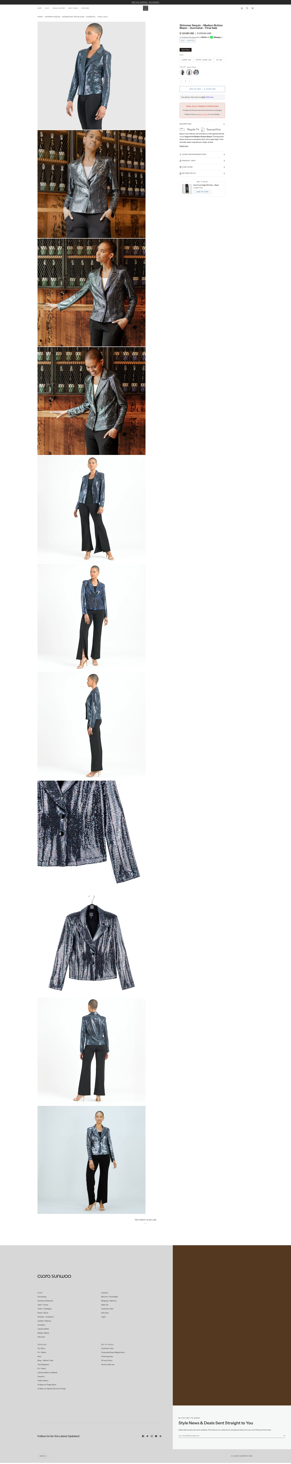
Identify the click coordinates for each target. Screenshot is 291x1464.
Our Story (41, 1348)
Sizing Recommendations (194, 154)
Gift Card (41, 1337)
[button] (40, 8)
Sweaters (41, 1325)
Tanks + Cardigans (45, 1309)
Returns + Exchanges (109, 1297)
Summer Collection (45, 1301)
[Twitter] (147, 1436)
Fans (39, 1356)
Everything (42, 1297)
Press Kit (41, 1376)
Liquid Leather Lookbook (47, 1372)
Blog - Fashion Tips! (45, 1360)
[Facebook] (143, 1436)
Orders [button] (104, 1293)
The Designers (43, 1364)
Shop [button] (40, 1293)
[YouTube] (156, 1436)
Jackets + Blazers (44, 1321)
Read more (184, 146)
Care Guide (187, 167)
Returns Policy (203, 114)
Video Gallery (43, 1380)
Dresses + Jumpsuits (46, 1317)
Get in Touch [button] (107, 1345)
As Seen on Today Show (47, 1385)
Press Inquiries (107, 1356)
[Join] (282, 1436)
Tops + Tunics (43, 1305)
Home (40, 17)
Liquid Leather (43, 1329)
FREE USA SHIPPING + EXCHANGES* (145, 2)
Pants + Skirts (43, 1313)
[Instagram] (152, 1436)
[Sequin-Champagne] (196, 72)
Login (103, 1317)
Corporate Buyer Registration (113, 1352)
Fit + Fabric (42, 1352)
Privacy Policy (106, 1360)
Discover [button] (42, 1345)
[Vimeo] (160, 1436)
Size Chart (185, 50)
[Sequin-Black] (183, 72)
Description (185, 124)
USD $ (42, 1456)
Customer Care (107, 1309)
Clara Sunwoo (240, 1456)
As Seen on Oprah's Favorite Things (51, 1389)
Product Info (188, 161)
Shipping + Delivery (109, 1301)
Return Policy (189, 173)
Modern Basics (43, 1333)
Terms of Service (107, 1364)
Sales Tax (104, 1305)
